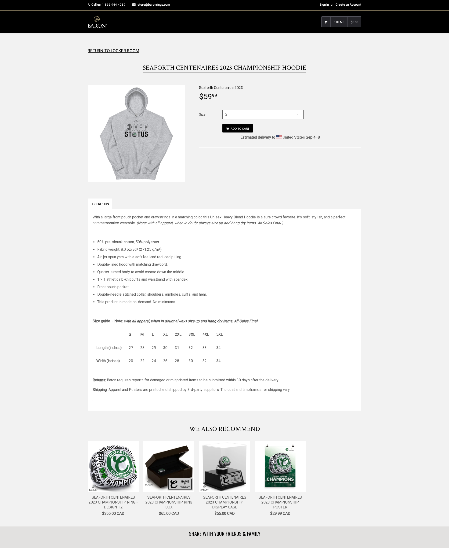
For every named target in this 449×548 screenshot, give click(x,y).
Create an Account (348, 4)
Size (202, 114)
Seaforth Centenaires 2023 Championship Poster (280, 502)
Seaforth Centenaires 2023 (221, 87)
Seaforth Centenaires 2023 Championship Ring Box (168, 502)
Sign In (324, 4)
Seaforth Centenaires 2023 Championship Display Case (224, 502)
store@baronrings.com (154, 4)
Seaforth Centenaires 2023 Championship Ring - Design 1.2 (113, 502)
